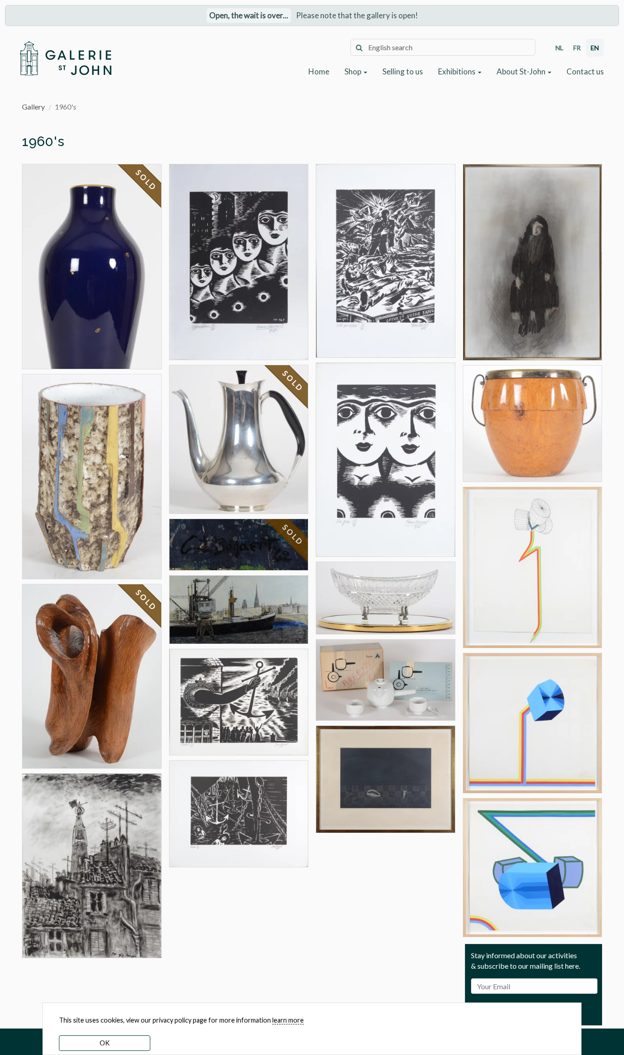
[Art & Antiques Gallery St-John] (65, 58)
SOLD (146, 180)
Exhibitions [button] (457, 71)
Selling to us (402, 71)
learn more (288, 1020)
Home (318, 71)
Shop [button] (353, 71)
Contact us (585, 71)
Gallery (33, 106)
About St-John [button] (522, 71)
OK (105, 1043)
